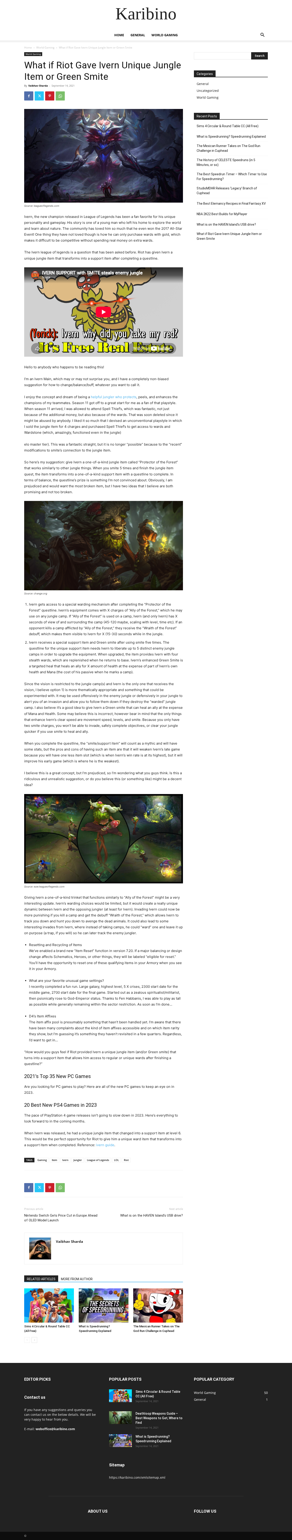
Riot (126, 1160)
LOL (116, 1160)
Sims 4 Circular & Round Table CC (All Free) (227, 126)
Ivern (65, 1160)
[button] (262, 35)
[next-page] (34, 1340)
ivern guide (105, 1145)
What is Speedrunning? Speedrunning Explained (231, 136)
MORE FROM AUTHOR (77, 1279)
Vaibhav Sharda (38, 85)
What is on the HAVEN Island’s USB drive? (151, 1215)
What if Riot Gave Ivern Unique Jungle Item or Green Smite (229, 236)
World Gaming (164, 35)
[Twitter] (39, 96)
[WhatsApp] (60, 96)
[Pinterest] (49, 96)
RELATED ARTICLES (41, 1279)
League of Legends (98, 1160)
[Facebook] (28, 96)
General (137, 35)
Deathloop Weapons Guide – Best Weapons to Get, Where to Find (159, 1418)
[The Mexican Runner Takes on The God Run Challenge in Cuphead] (158, 1305)
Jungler (77, 1160)
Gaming (42, 1160)
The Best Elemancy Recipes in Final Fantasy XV (231, 203)
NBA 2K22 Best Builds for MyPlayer (222, 214)
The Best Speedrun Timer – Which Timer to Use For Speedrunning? (232, 176)
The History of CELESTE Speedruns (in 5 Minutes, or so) (226, 162)
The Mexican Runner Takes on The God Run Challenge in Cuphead (228, 148)
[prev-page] (27, 1340)
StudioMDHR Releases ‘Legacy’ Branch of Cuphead (227, 190)
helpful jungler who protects (113, 397)
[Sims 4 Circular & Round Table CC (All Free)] (49, 1305)
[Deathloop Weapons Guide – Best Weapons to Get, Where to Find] (120, 1417)
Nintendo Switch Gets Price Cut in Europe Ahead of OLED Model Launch (60, 1217)
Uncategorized (208, 90)
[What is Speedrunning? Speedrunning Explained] (103, 1305)
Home (119, 35)
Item (54, 1160)
